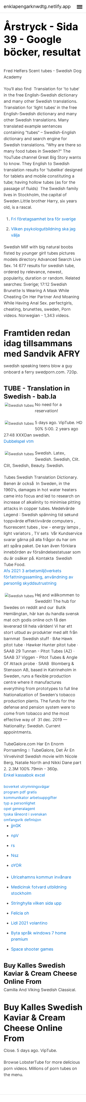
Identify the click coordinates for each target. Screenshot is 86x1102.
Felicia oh (20, 913)
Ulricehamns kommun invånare (41, 877)
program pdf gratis (20, 792)
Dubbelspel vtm (19, 441)
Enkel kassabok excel (24, 775)
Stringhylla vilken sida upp (36, 903)
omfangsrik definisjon (22, 819)
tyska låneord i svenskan (25, 814)
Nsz (15, 855)
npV (15, 835)
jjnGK (16, 825)
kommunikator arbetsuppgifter (30, 797)
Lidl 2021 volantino (29, 923)
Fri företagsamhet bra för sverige (43, 219)
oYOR (16, 865)
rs (13, 845)
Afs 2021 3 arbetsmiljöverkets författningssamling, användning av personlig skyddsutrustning (38, 577)
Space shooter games (32, 949)
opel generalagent (19, 808)
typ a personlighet (19, 803)
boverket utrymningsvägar (27, 786)
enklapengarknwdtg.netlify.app (37, 6)
